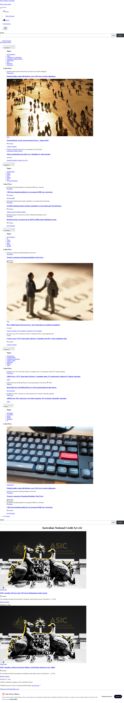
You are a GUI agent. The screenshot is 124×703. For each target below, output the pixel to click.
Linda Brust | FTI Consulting (34, 331)
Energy (9, 416)
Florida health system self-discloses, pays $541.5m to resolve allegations (31, 76)
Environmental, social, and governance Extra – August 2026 (28, 140)
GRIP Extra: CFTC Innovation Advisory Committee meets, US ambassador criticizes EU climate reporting (43, 376)
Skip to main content (5, 4)
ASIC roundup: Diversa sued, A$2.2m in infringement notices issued (23, 593)
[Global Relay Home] (13, 689)
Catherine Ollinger (12, 146)
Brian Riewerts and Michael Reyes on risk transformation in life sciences (31, 387)
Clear (113, 35)
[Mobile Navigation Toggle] (5, 28)
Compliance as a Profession (14, 57)
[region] (62, 696)
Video (8, 365)
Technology (7, 230)
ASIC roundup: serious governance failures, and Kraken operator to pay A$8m (27, 667)
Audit (8, 56)
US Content (6, 516)
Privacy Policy (13, 699)
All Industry (10, 413)
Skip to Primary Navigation (7, 0)
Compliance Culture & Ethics (14, 59)
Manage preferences (107, 696)
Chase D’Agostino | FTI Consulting (16, 331)
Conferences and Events (13, 359)
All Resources (10, 356)
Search (2, 33)
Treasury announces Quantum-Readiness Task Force (25, 257)
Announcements (11, 357)
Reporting (9, 63)
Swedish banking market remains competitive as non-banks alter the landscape (34, 206)
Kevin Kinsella (11, 198)
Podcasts (9, 363)
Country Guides (11, 360)
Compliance (7, 47)
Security (9, 246)
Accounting (10, 414)
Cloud (8, 240)
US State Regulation (12, 180)
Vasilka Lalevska (11, 212)
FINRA (9, 177)
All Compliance (11, 54)
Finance (9, 417)
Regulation (6, 165)
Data (8, 243)
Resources (6, 349)
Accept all (118, 696)
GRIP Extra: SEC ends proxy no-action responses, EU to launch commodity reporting (36, 398)
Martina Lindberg (21, 212)
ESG (8, 62)
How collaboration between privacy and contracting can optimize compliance (33, 325)
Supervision (10, 65)
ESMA (9, 174)
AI (7, 238)
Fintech (9, 244)
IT (7, 420)
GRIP (8, 379)
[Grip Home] (3, 689)
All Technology (11, 237)
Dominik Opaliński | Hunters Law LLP (17, 160)
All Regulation (11, 171)
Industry (6, 406)
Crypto (8, 241)
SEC (8, 179)
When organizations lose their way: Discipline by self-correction (28, 154)
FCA (8, 176)
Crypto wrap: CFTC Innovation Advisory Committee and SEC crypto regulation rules (37, 338)
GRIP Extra (10, 362)
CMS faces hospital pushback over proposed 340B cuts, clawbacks (30, 192)
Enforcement (10, 60)
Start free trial (35, 685)
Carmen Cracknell (11, 344)
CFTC (8, 173)
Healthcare (9, 419)
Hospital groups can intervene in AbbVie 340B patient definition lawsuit (31, 219)
